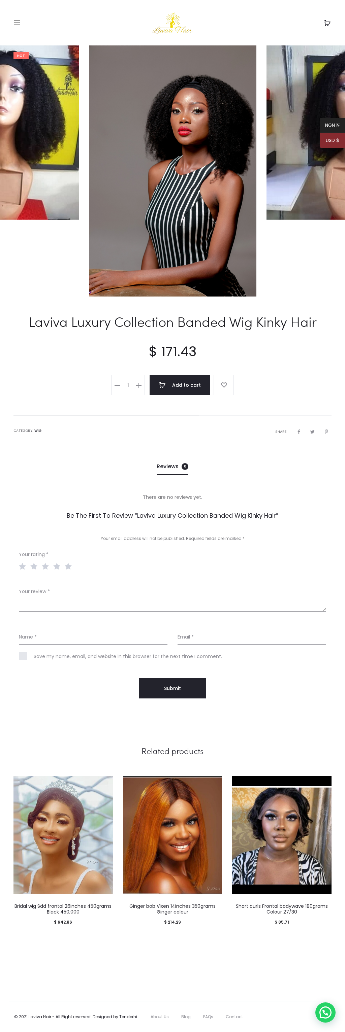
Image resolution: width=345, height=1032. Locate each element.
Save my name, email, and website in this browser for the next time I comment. (128, 656)
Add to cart (186, 385)
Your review (34, 591)
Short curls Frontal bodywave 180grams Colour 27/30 (282, 909)
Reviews (171, 466)
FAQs (208, 1017)
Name (28, 636)
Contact (234, 1017)
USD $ (329, 141)
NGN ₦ (330, 126)
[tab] (172, 466)
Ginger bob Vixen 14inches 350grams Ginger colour (172, 909)
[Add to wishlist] (224, 385)
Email (186, 636)
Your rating (34, 554)
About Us (160, 1017)
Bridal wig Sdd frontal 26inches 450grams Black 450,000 (63, 909)
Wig (37, 430)
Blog (186, 1017)
